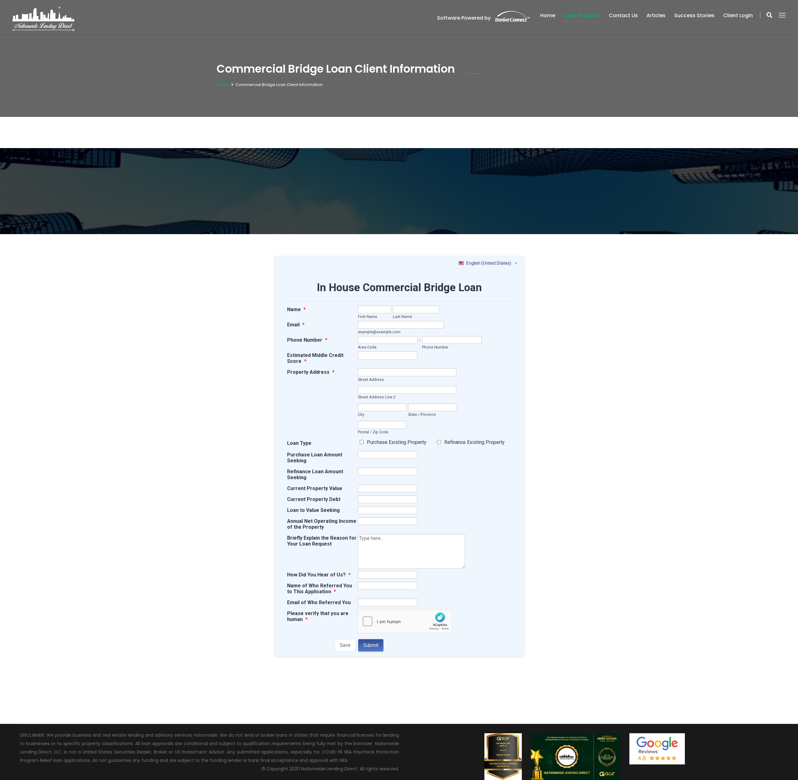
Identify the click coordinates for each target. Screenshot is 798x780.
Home (547, 15)
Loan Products (582, 15)
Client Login (738, 15)
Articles (656, 15)
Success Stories (694, 15)
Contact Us (623, 15)
